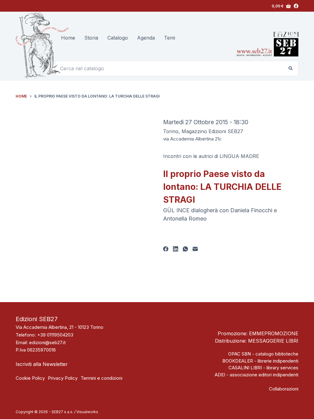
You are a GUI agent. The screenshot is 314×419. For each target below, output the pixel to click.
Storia (91, 38)
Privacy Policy (63, 378)
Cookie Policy (30, 378)
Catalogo (117, 38)
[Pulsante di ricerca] (290, 68)
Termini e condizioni (101, 378)
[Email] (195, 249)
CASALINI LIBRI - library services (263, 368)
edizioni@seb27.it (47, 342)
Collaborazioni (283, 389)
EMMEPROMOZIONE (273, 333)
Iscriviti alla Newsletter (42, 364)
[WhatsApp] (185, 249)
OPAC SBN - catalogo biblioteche (263, 354)
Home (68, 38)
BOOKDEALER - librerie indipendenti (260, 361)
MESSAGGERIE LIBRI (273, 341)
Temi (169, 38)
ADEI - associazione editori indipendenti (256, 375)
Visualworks (87, 411)
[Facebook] (296, 6)
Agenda (146, 38)
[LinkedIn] (175, 249)
